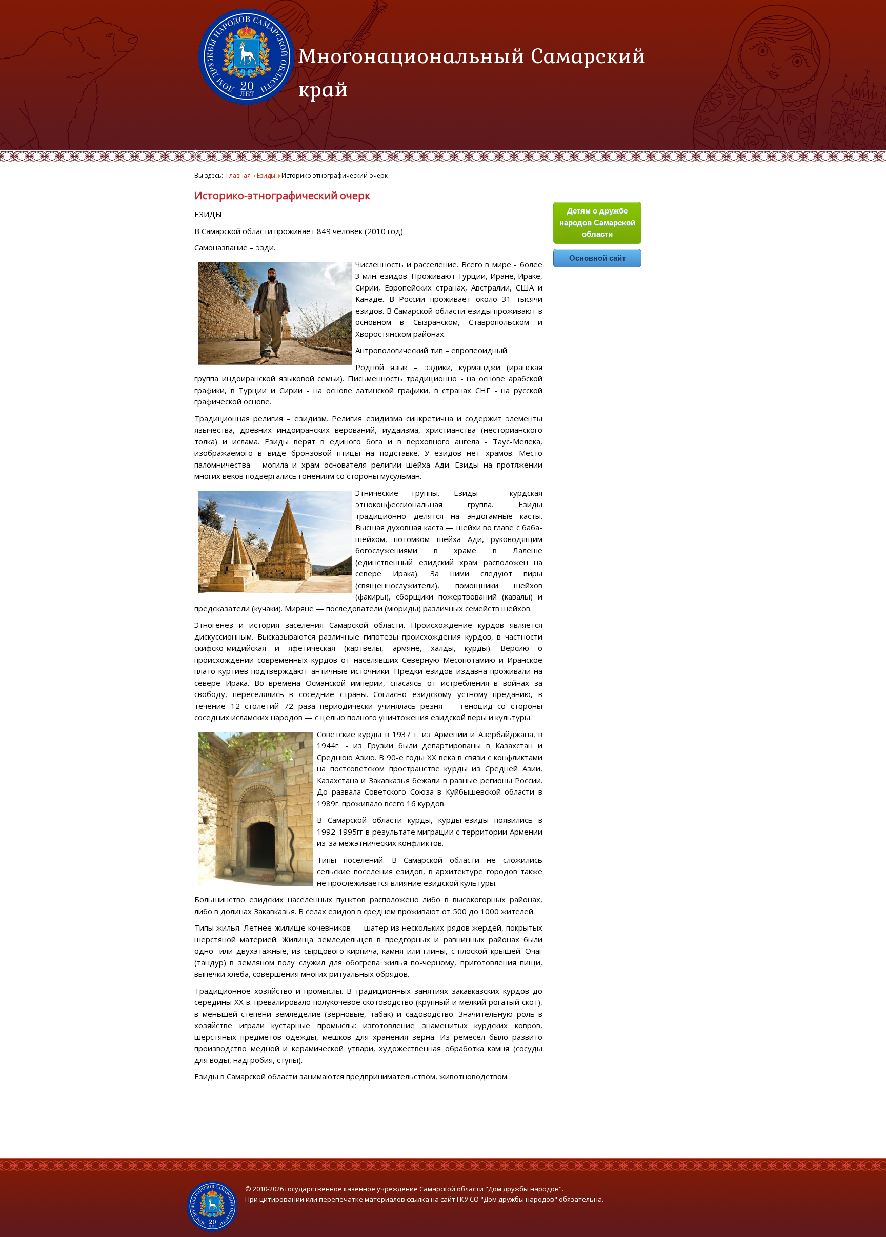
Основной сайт (597, 258)
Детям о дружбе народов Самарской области (597, 222)
